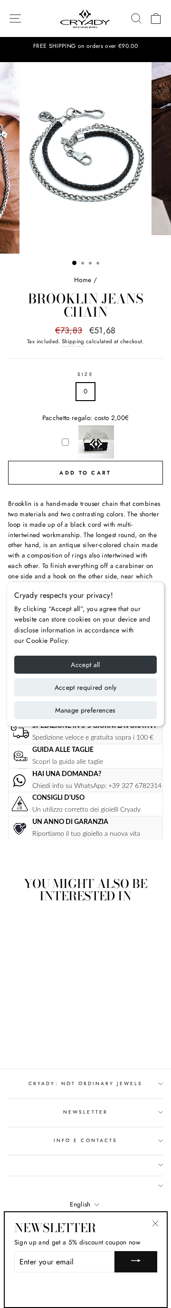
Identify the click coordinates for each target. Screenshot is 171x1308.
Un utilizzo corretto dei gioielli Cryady (86, 809)
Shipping (73, 341)
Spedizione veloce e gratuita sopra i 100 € (92, 737)
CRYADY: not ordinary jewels (85, 1083)
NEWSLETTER (85, 1112)
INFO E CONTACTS (85, 1140)
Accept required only (86, 687)
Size (85, 374)
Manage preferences (85, 710)
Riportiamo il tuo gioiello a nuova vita (86, 833)
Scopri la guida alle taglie (67, 761)
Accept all (85, 664)
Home (82, 279)
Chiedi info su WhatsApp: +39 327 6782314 (97, 785)
